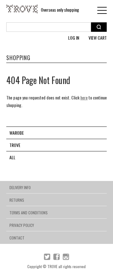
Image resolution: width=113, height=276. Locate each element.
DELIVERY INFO (20, 187)
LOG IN (73, 37)
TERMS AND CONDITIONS (28, 212)
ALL (12, 157)
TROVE (14, 145)
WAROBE (16, 133)
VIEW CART (98, 37)
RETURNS (16, 200)
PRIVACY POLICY (21, 225)
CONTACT (16, 237)
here (84, 97)
